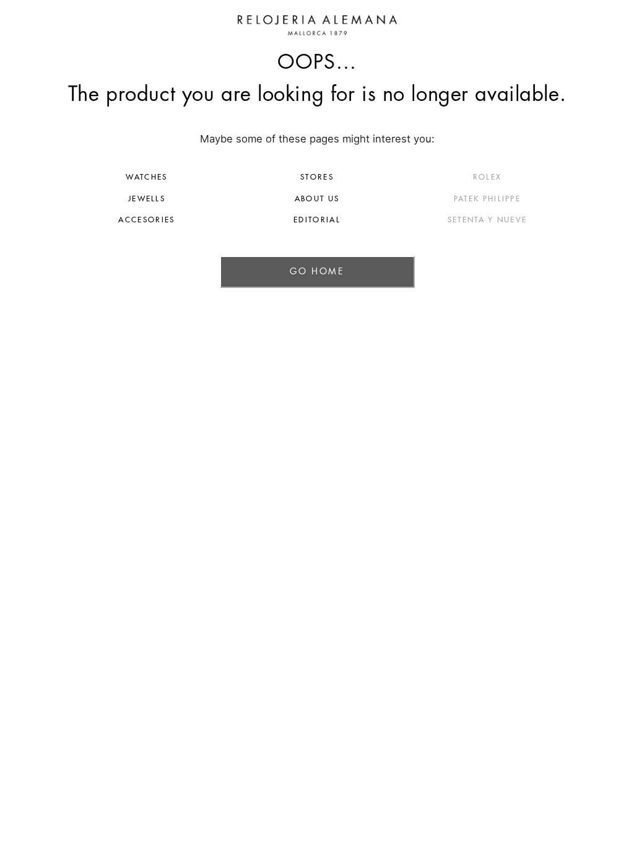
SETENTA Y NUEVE (488, 220)
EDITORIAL (317, 220)
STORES (317, 177)
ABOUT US (317, 199)
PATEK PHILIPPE (487, 199)
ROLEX (487, 177)
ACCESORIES (146, 220)
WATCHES (146, 177)
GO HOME (317, 271)
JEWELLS (146, 199)
